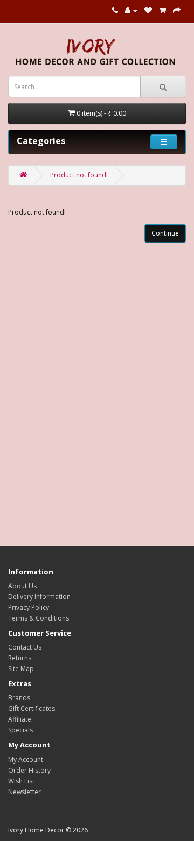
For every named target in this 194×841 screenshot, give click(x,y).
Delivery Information (39, 596)
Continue (165, 233)
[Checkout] (177, 10)
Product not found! (79, 175)
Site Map (21, 668)
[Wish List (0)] (148, 10)
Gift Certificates (31, 708)
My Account (25, 759)
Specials (20, 730)
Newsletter (24, 791)
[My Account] (131, 10)
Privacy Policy (28, 607)
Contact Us (24, 647)
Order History (29, 770)
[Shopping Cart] (162, 10)
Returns (19, 657)
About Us (22, 585)
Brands (19, 697)
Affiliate (19, 719)
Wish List (21, 781)
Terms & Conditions (38, 618)
